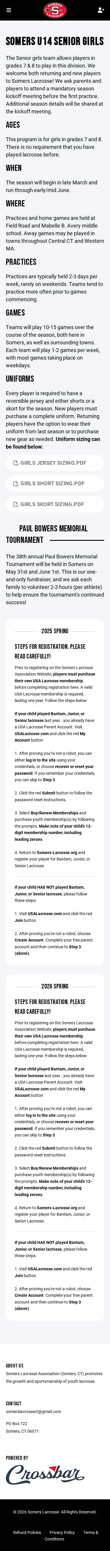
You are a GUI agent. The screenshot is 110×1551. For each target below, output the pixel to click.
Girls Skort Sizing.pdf (52, 504)
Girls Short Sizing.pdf (52, 483)
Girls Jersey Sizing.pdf (53, 462)
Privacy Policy (62, 1532)
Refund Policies (27, 1532)
